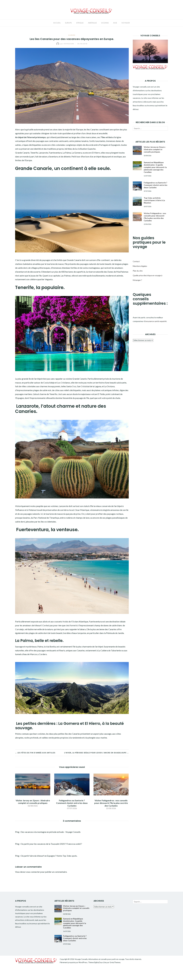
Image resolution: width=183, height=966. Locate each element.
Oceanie (105, 23)
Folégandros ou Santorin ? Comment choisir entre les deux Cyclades (72, 803)
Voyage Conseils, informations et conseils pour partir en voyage (99, 959)
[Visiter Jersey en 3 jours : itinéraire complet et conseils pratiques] (32, 784)
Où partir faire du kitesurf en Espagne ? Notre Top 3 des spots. (49, 855)
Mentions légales (140, 266)
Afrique (80, 23)
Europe (68, 23)
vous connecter (33, 872)
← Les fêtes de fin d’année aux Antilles (35, 753)
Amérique (92, 23)
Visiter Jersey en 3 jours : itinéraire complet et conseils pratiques (33, 801)
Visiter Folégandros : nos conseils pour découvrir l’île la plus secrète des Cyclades (111, 803)
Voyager (126, 23)
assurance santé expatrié (156, 321)
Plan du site (138, 271)
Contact (136, 261)
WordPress (83, 962)
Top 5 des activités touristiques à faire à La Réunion (154, 200)
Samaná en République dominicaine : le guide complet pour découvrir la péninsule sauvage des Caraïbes (155, 167)
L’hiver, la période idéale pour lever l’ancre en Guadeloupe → (96, 753)
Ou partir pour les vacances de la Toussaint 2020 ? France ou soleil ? (51, 844)
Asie (115, 23)
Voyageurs (67, 43)
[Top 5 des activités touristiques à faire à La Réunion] (137, 201)
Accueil (57, 23)
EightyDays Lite (100, 962)
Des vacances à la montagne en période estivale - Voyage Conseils (51, 832)
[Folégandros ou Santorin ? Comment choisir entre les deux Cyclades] (71, 784)
